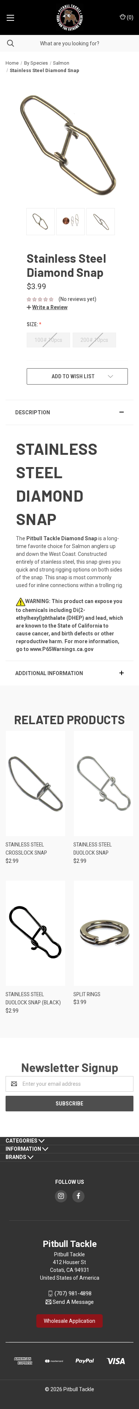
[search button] (7, 43)
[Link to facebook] (78, 1196)
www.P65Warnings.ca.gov (61, 649)
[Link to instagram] (61, 1196)
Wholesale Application (69, 1321)
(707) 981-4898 (73, 1293)
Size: (33, 324)
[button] (47, 307)
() (129, 17)
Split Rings (86, 994)
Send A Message (73, 1302)
